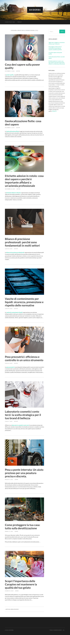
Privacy (20, 22)
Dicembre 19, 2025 (10, 71)
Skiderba (35, 10)
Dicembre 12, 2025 (10, 127)
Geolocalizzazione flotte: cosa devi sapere (57, 57)
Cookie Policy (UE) (10, 22)
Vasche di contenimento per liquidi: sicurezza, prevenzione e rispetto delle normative (24, 302)
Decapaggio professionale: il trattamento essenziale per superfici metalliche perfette (55, 48)
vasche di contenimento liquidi (14, 312)
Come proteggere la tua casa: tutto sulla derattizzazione (22, 526)
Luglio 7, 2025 (8, 421)
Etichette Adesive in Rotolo (13, 192)
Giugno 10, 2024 (9, 590)
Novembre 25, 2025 (10, 189)
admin (16, 479)
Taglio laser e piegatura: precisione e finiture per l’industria (57, 43)
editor (18, 71)
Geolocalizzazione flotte (12, 131)
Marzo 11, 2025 (9, 531)
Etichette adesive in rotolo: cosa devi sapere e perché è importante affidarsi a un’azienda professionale (24, 180)
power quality (10, 75)
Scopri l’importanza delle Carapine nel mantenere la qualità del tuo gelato (21, 584)
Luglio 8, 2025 (8, 248)
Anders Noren (58, 630)
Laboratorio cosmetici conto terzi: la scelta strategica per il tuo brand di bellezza (23, 415)
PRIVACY (54, 111)
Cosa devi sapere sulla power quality (55, 53)
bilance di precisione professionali (15, 252)
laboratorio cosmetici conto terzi (20, 425)
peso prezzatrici (10, 367)
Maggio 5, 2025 (9, 479)
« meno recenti (12, 609)
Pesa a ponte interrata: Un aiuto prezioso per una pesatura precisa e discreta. (24, 473)
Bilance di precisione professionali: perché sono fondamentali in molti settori (22, 242)
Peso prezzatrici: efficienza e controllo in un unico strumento (24, 358)
